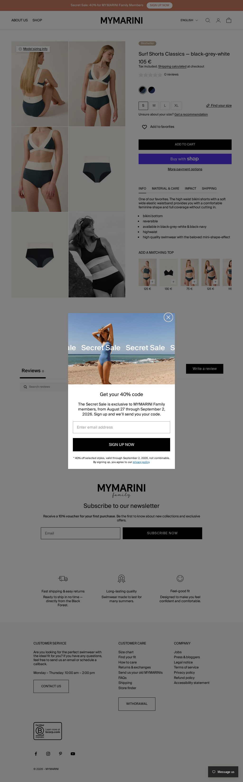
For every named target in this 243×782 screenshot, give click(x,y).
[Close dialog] (168, 317)
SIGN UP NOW (121, 444)
